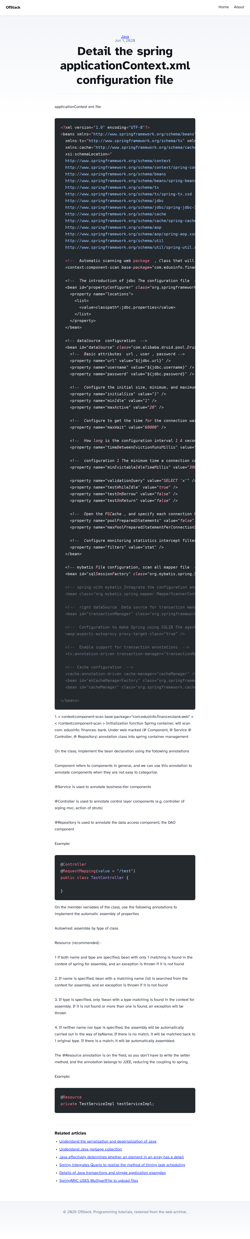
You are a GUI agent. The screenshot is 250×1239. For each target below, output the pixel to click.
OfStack (13, 7)
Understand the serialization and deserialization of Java (107, 1141)
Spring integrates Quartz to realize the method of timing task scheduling (122, 1165)
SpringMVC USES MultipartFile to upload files (98, 1181)
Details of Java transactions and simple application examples (112, 1173)
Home (224, 7)
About (239, 7)
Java (125, 37)
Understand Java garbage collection (90, 1149)
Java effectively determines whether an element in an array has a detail (121, 1157)
